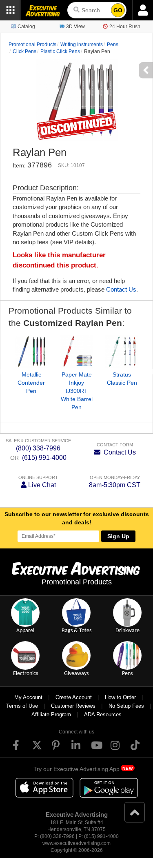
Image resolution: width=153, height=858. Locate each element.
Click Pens (24, 51)
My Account (28, 697)
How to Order (120, 697)
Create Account (73, 697)
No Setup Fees (126, 706)
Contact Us (121, 289)
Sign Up (118, 536)
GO (117, 10)
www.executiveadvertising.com (76, 843)
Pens (112, 44)
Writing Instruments (81, 44)
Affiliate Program (51, 714)
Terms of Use (22, 706)
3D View (75, 26)
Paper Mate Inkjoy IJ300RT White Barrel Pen (77, 390)
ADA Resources (103, 714)
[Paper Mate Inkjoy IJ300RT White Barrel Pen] (76, 351)
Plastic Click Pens (60, 51)
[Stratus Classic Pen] (121, 351)
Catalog (26, 26)
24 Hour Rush (124, 26)
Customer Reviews (73, 706)
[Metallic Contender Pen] (31, 351)
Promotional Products (32, 44)
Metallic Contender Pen (31, 382)
